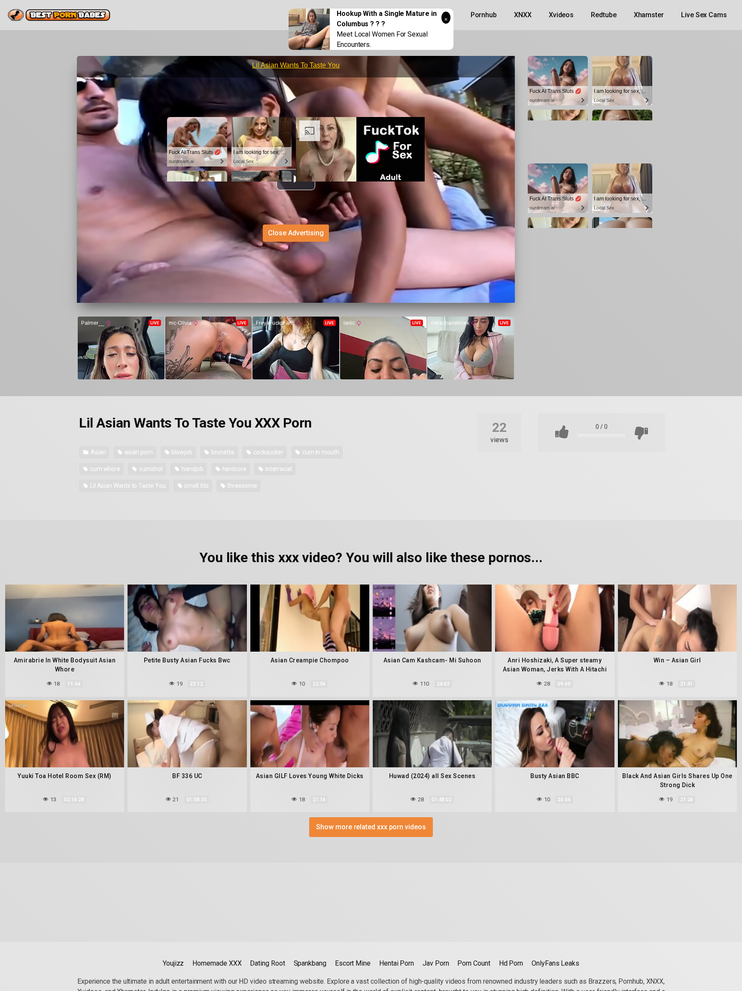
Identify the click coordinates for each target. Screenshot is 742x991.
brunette (222, 452)
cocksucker (267, 452)
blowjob (181, 452)
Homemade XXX (216, 963)
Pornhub (484, 15)
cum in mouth (320, 452)
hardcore (233, 468)
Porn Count (473, 963)
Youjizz (173, 963)
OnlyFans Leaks (555, 963)
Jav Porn (436, 963)
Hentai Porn (396, 963)
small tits (196, 485)
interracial (278, 468)
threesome (241, 485)
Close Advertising (296, 233)
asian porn (137, 452)
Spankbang (310, 963)
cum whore (104, 468)
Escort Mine (353, 963)
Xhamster (649, 15)
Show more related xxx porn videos (371, 827)
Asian (97, 452)
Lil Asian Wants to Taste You (127, 485)
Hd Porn (511, 963)
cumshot (150, 468)
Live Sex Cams (704, 15)
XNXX (523, 15)
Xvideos (561, 15)
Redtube (603, 15)
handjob (191, 468)
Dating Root (267, 963)
